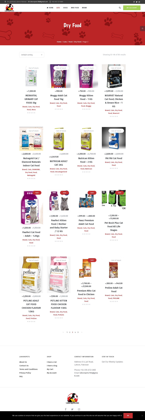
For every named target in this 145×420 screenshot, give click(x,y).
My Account (132, 8)
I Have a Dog (52, 366)
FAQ (21, 376)
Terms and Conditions (28, 369)
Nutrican (88, 169)
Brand (25, 107)
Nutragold (31, 175)
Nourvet (116, 113)
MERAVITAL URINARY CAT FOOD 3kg (31, 99)
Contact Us (24, 366)
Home (59, 42)
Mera (34, 110)
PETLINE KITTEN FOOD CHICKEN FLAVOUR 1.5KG (58, 304)
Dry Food (77, 42)
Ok (128, 415)
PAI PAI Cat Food (113, 158)
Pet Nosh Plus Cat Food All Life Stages (114, 226)
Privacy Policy (25, 373)
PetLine (34, 318)
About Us (23, 362)
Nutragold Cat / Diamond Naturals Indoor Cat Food (31, 162)
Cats (65, 42)
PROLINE (116, 298)
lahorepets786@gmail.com (39, 2)
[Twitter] (136, 2)
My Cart (50, 369)
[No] (142, 415)
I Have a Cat (52, 362)
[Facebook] (134, 2)
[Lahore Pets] (72, 398)
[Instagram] (139, 2)
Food (70, 42)
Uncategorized (61, 172)
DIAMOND (36, 169)
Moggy (88, 106)
